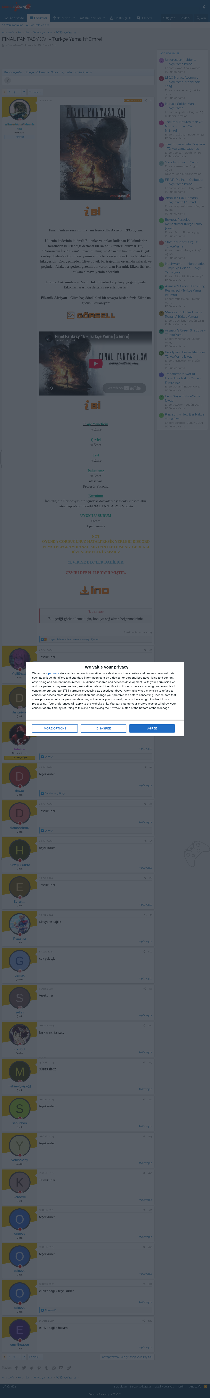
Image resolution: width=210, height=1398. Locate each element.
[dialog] (105, 699)
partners (53, 673)
